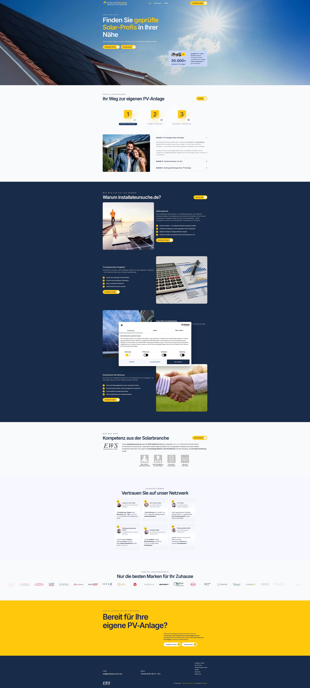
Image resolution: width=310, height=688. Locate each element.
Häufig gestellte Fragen (201, 667)
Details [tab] (155, 330)
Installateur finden (199, 663)
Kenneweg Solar (186, 537)
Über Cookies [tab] (179, 330)
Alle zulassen (178, 362)
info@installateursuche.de (112, 674)
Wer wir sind (157, 3)
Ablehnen (132, 362)
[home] (115, 3)
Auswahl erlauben (155, 362)
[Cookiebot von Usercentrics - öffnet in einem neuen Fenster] (182, 325)
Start (150, 3)
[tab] (181, 146)
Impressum (197, 671)
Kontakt (166, 3)
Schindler (147, 543)
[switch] (146, 355)
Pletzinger (124, 545)
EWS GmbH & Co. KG (189, 683)
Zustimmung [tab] (130, 330)
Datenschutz (198, 674)
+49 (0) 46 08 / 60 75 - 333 (150, 674)
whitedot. (204, 683)
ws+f (181, 514)
